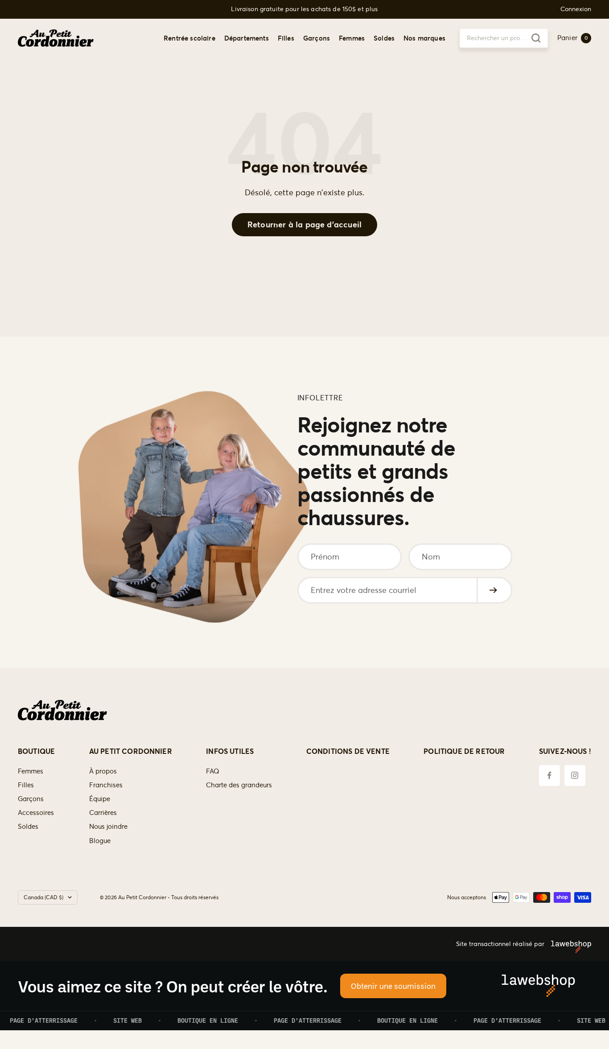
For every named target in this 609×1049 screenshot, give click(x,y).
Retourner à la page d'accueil (304, 224)
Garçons (316, 37)
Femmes (352, 37)
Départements (246, 37)
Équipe (99, 798)
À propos (103, 771)
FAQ (212, 771)
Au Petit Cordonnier (130, 751)
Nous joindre (108, 826)
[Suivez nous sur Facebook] (549, 775)
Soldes (384, 37)
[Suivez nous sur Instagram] (574, 775)
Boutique (36, 751)
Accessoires (36, 812)
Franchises (106, 785)
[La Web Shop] (567, 944)
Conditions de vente (348, 751)
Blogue (100, 840)
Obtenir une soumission (393, 986)
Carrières (103, 812)
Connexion (575, 9)
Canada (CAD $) (43, 897)
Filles (286, 37)
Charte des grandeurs (239, 785)
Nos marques (424, 37)
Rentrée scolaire (189, 37)
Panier (572, 37)
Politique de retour (464, 751)
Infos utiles (230, 751)
